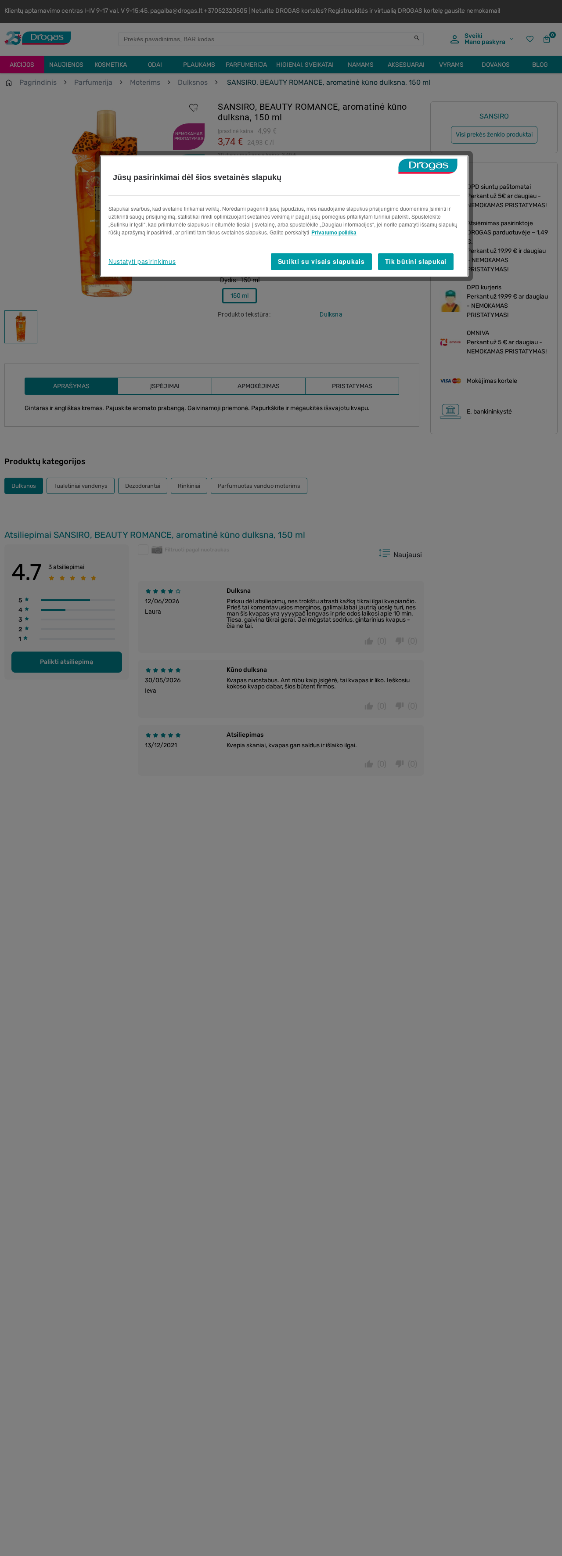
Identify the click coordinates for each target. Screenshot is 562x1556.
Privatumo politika (334, 232)
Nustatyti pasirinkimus (142, 261)
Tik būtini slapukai (416, 261)
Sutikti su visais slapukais (321, 261)
